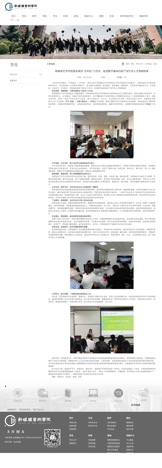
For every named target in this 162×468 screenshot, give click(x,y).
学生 (55, 16)
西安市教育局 (24, 410)
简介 (13, 16)
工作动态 (148, 64)
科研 (65, 16)
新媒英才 (13, 81)
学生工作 (13, 74)
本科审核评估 (126, 16)
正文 (155, 64)
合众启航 (17, 442)
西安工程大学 (38, 410)
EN (12, 20)
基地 (76, 16)
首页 (127, 64)
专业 (24, 16)
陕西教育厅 (12, 410)
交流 (111, 16)
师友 (45, 16)
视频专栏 (143, 16)
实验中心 (88, 16)
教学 (34, 16)
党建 (101, 16)
